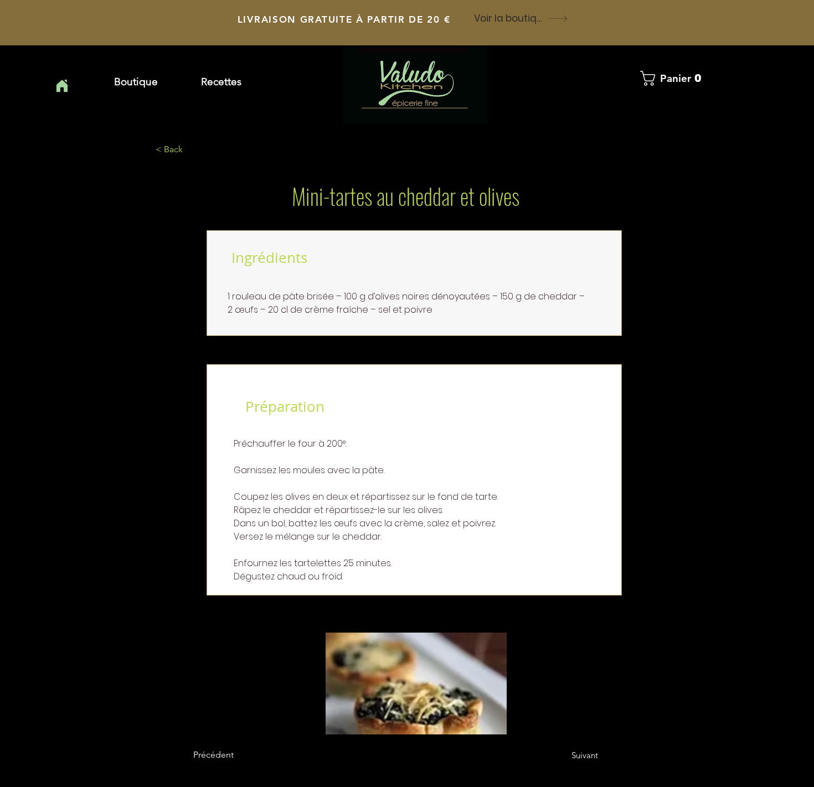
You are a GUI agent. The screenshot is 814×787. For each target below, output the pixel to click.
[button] (221, 82)
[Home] (62, 86)
